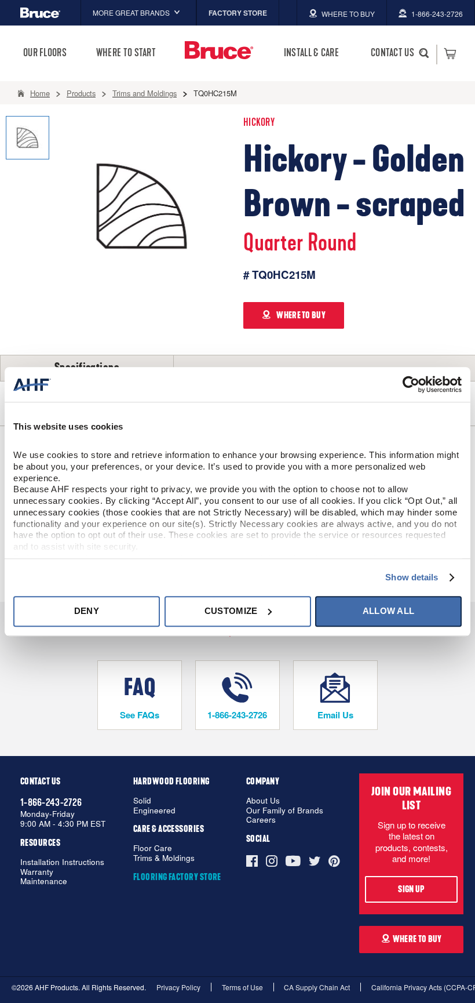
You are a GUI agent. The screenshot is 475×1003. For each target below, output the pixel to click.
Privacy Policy (178, 987)
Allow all (389, 611)
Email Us (335, 714)
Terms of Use (242, 987)
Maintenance (43, 881)
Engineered (154, 811)
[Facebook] (254, 861)
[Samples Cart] (450, 53)
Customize (231, 611)
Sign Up (411, 889)
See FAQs (139, 714)
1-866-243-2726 (237, 714)
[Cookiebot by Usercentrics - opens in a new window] (411, 384)
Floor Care (152, 848)
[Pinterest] (334, 861)
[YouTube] (293, 860)
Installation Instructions (62, 862)
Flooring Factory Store (177, 877)
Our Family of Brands (284, 811)
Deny (86, 611)
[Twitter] (314, 861)
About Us (263, 801)
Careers (261, 820)
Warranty (36, 872)
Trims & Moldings (164, 858)
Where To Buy (417, 939)
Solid (142, 801)
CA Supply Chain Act (317, 987)
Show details (411, 577)
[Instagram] (272, 861)
